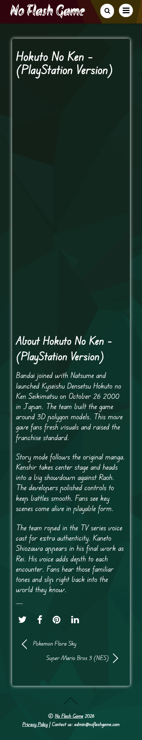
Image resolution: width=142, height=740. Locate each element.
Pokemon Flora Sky (54, 643)
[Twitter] (24, 619)
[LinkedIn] (77, 619)
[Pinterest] (58, 619)
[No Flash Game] (48, 15)
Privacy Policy (35, 724)
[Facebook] (41, 619)
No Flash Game (69, 716)
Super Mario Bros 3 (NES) (65, 658)
